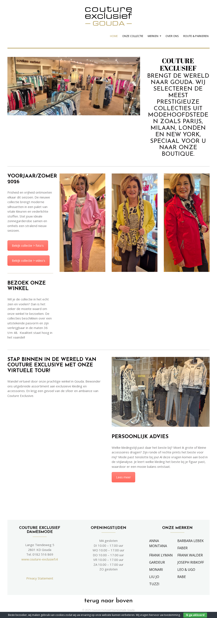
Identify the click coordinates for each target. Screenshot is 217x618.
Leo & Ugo (186, 569)
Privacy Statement (39, 578)
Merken (153, 36)
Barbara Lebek (190, 540)
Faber (182, 548)
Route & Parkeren (196, 36)
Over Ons (172, 36)
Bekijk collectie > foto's (28, 246)
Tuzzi (154, 584)
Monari (156, 569)
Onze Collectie (132, 36)
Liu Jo (154, 576)
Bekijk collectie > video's (28, 261)
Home (114, 36)
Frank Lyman (161, 555)
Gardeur (157, 562)
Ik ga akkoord (195, 615)
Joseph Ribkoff (190, 562)
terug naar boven (108, 600)
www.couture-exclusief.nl (39, 559)
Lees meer (123, 477)
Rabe (181, 576)
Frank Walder (190, 555)
